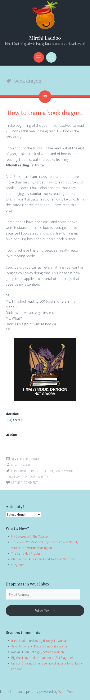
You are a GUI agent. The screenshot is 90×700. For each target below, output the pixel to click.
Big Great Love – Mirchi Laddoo (31, 658)
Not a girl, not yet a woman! (50, 641)
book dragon (42, 471)
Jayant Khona (20, 646)
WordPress (66, 691)
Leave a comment (24, 483)
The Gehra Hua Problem (26, 553)
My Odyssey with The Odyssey (30, 536)
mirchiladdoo (22, 465)
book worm (64, 471)
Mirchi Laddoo (45, 38)
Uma (14, 663)
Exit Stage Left (64, 658)
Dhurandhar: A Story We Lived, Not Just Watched (42, 559)
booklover (14, 477)
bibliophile (20, 471)
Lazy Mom (17, 565)
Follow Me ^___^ (45, 611)
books (30, 477)
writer (43, 477)
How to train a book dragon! (45, 113)
